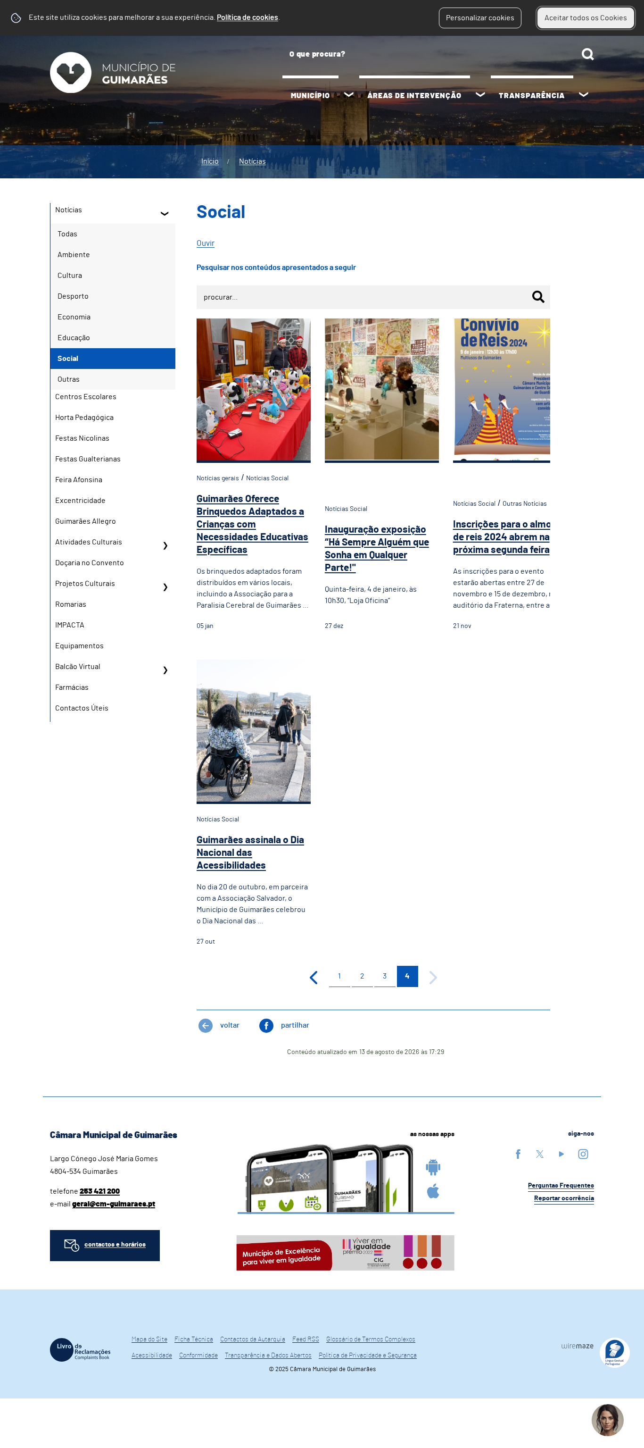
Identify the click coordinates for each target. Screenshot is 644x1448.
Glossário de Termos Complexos (370, 1339)
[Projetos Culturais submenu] (165, 587)
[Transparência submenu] (583, 95)
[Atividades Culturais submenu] (165, 545)
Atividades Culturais (88, 542)
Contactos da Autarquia (252, 1339)
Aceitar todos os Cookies (586, 18)
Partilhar (295, 1025)
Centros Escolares (85, 397)
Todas (67, 234)
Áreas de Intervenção (414, 96)
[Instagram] (583, 1154)
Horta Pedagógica (84, 417)
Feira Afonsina (78, 480)
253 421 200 (100, 1191)
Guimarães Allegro (85, 521)
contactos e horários (115, 1244)
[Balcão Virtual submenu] (165, 670)
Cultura (70, 275)
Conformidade (198, 1355)
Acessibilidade (152, 1355)
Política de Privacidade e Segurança (368, 1355)
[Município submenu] (349, 95)
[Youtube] (561, 1154)
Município (310, 96)
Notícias (252, 161)
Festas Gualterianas (88, 459)
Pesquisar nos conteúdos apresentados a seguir (276, 267)
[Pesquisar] (538, 297)
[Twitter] (540, 1154)
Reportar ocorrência (564, 1198)
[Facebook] (518, 1154)
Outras (69, 379)
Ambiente (74, 255)
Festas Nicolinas (82, 438)
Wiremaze (577, 1345)
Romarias (70, 604)
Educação (74, 338)
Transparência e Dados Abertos (268, 1355)
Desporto (73, 296)
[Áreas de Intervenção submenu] (480, 95)
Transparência (532, 96)
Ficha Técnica (193, 1339)
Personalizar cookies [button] (480, 18)
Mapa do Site (149, 1339)
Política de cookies (247, 17)
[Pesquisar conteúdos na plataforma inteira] (588, 54)
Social (68, 358)
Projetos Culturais (85, 583)
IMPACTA (69, 625)
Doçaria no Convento (89, 563)
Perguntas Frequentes (561, 1185)
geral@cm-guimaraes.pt (113, 1204)
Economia (74, 317)
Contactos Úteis (81, 708)
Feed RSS (305, 1339)
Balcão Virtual (77, 666)
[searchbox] (438, 54)
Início (210, 161)
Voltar (229, 1025)
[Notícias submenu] (165, 213)
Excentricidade (80, 500)
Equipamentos (79, 646)
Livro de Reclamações (80, 1350)
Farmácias (72, 687)
